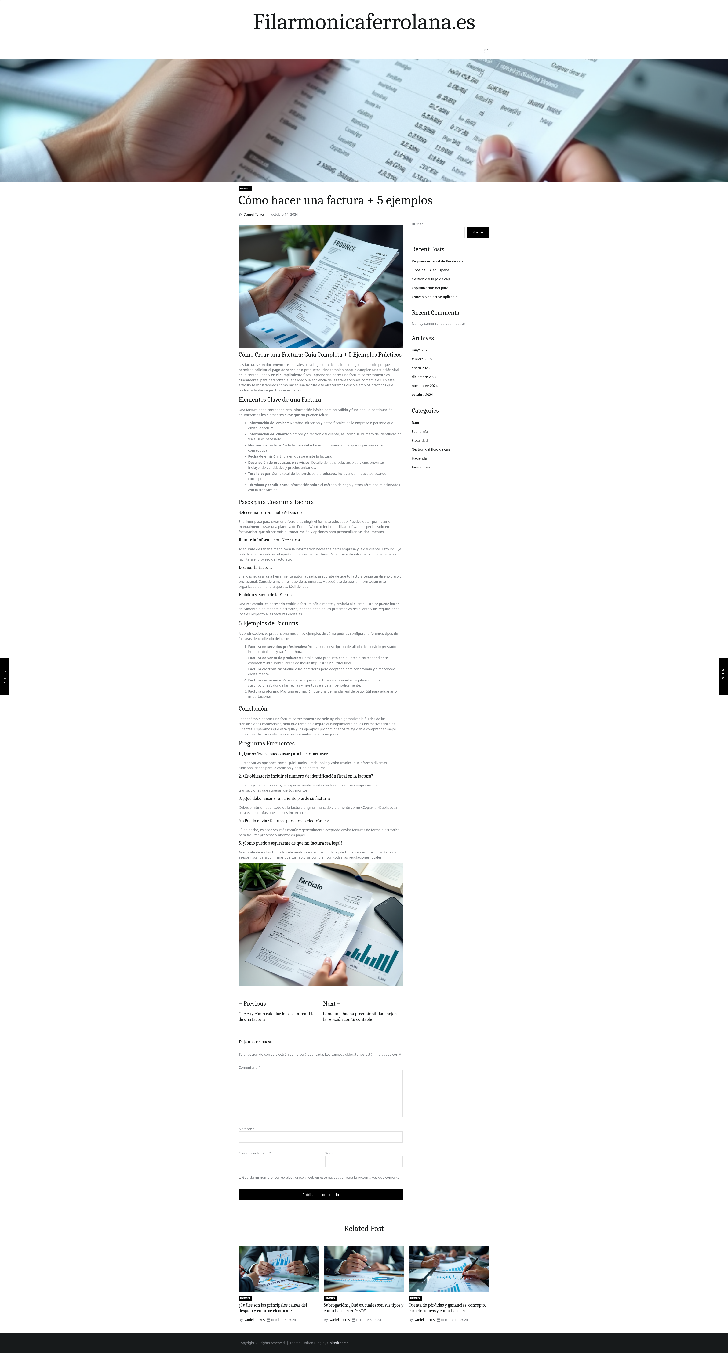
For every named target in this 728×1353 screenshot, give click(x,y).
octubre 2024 (422, 394)
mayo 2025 (420, 350)
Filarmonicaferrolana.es (364, 22)
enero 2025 (421, 368)
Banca (417, 422)
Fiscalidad (420, 440)
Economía (420, 431)
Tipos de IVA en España (430, 270)
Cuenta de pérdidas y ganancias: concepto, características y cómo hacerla (447, 1307)
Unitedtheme (337, 1342)
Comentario (249, 1067)
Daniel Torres (254, 214)
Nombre (247, 1129)
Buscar (417, 224)
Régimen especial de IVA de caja (438, 261)
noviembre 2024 (425, 385)
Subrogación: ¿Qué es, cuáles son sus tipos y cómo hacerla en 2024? (364, 1307)
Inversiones (421, 467)
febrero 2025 (422, 359)
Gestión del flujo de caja (431, 279)
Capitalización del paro (430, 288)
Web (329, 1153)
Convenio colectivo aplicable (434, 296)
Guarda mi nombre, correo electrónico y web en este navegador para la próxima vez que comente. (321, 1177)
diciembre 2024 (424, 376)
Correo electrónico (255, 1153)
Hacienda (245, 188)
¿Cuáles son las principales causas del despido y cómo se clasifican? (273, 1307)
